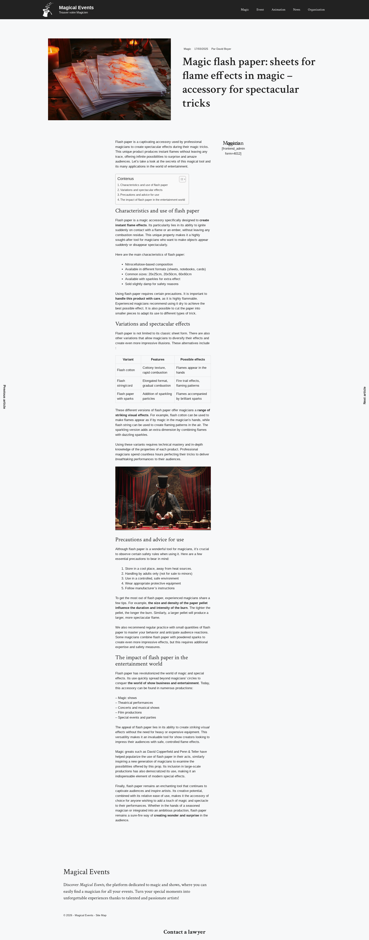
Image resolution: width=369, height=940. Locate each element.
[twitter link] (69, 906)
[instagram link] (64, 906)
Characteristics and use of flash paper (144, 185)
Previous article (4, 397)
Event (260, 9)
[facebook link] (73, 906)
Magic (245, 9)
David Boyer (223, 48)
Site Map (101, 915)
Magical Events (76, 7)
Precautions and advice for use (139, 194)
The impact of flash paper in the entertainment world (152, 199)
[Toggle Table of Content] (180, 179)
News (296, 9)
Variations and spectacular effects (141, 189)
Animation (278, 9)
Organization (316, 9)
